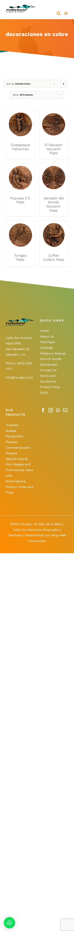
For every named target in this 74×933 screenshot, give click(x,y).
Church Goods (50, 359)
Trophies (12, 425)
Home (44, 331)
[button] (9, 922)
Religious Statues (53, 353)
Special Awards (17, 459)
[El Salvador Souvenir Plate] (53, 113)
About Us (47, 336)
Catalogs (46, 347)
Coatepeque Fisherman (20, 147)
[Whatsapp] (58, 410)
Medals (11, 431)
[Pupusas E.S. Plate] (20, 166)
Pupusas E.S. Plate (20, 200)
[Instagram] (50, 410)
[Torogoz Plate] (20, 223)
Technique (47, 342)
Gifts (9, 475)
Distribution (49, 364)
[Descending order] (63, 84)
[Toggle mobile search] (59, 13)
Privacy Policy (50, 387)
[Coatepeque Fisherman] (20, 113)
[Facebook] (43, 410)
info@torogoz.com (19, 377)
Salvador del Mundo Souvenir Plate (54, 204)
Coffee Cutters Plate (53, 257)
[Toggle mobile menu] (66, 13)
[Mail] (65, 410)
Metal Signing (15, 481)
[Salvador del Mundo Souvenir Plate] (53, 166)
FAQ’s (44, 392)
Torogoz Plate (20, 257)
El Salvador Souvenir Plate (54, 149)
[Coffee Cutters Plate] (53, 223)
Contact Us (48, 370)
